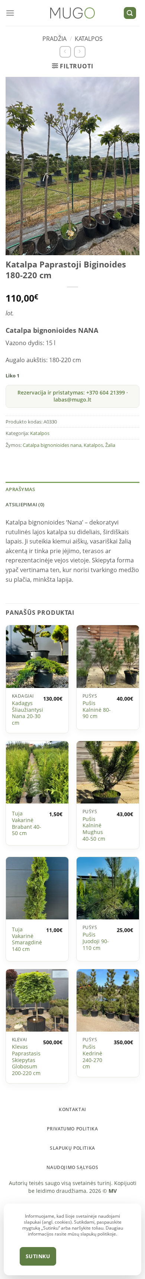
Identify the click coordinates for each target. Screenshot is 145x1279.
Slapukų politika (72, 1148)
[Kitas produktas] (80, 52)
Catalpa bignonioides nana (52, 445)
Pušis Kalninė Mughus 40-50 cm (94, 829)
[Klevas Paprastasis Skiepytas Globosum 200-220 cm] (37, 1000)
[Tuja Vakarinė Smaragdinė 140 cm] (37, 888)
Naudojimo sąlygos (72, 1167)
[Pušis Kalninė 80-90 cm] (108, 656)
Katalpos (89, 39)
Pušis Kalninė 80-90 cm (97, 710)
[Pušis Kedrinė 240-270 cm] (108, 1000)
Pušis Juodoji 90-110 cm (96, 941)
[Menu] (10, 13)
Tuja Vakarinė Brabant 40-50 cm (26, 823)
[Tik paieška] (130, 13)
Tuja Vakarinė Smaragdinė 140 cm (27, 939)
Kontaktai (72, 1109)
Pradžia (54, 39)
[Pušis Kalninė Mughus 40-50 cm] (108, 772)
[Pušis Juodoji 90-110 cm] (108, 888)
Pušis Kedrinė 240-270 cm (92, 1056)
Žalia (110, 445)
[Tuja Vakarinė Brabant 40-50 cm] (37, 772)
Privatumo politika (72, 1129)
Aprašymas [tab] (20, 489)
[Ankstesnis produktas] (65, 52)
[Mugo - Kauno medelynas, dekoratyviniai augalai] (72, 13)
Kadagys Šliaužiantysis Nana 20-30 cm (29, 713)
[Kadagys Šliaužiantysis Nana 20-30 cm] (37, 656)
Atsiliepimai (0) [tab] (25, 504)
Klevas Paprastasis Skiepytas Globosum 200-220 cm (26, 1059)
